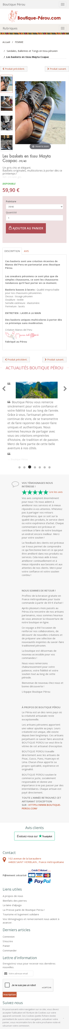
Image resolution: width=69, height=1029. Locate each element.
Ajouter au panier (27, 228)
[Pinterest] (15, 983)
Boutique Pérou (14, 4)
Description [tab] (12, 251)
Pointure (11, 201)
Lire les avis (56, 464)
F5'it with (60, 999)
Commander (10, 923)
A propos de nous (13, 868)
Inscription (9, 966)
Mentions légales (20, 996)
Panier (6, 918)
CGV (5, 996)
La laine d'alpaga (12, 877)
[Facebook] (7, 983)
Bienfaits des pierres (15, 873)
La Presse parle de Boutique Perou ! (24, 882)
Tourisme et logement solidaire (21, 886)
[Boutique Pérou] (34, 16)
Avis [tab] (26, 251)
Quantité (11, 212)
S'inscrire (8, 913)
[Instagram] (24, 983)
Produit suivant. (57, 68)
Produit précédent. (14, 68)
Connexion (9, 909)
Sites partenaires (40, 996)
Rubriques (10, 28)
